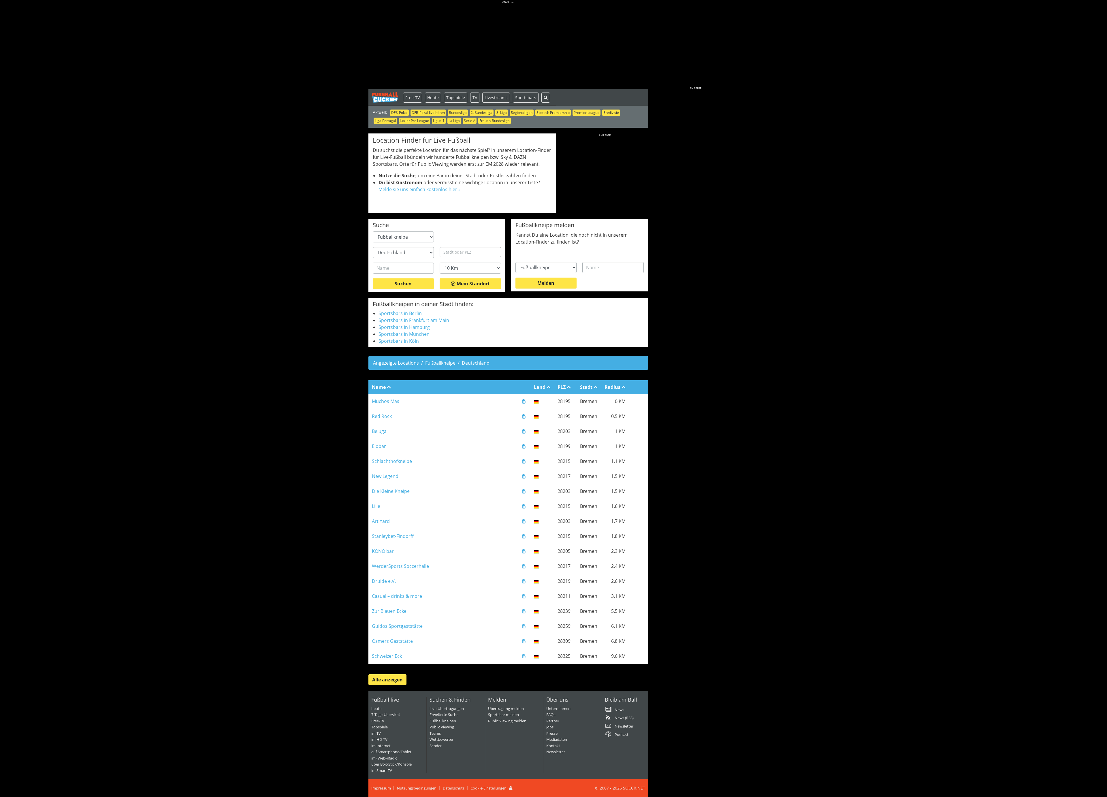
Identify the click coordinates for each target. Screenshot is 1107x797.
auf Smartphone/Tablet (391, 751)
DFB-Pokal (399, 112)
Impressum (381, 788)
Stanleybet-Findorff (393, 536)
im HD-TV (379, 739)
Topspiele (455, 97)
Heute (433, 97)
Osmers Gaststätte (392, 641)
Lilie (376, 506)
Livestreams (496, 97)
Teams (435, 733)
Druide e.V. (384, 581)
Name (379, 387)
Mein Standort (472, 283)
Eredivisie (611, 112)
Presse (552, 733)
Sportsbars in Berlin (400, 313)
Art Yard (381, 521)
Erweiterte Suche (444, 714)
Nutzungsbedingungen (416, 788)
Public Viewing (442, 727)
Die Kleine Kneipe (391, 491)
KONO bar (383, 551)
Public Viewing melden (507, 720)
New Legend (385, 476)
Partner (552, 720)
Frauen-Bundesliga (494, 120)
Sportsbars (525, 97)
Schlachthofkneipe (392, 461)
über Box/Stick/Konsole (391, 764)
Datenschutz (453, 788)
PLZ (562, 387)
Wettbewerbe (441, 739)
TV (474, 97)
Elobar (379, 446)
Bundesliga (458, 112)
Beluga (379, 431)
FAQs (550, 714)
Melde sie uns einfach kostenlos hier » (420, 189)
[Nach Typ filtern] (524, 402)
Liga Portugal (385, 120)
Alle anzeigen (387, 680)
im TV (376, 733)
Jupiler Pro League (414, 120)
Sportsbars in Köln (399, 341)
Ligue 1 (439, 120)
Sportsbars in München (404, 334)
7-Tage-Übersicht (385, 714)
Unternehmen (558, 708)
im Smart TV (381, 770)
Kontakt (553, 745)
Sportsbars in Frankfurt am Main (414, 320)
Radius (613, 387)
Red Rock (382, 416)
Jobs (550, 727)
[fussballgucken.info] (385, 97)
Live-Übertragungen (447, 708)
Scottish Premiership (553, 112)
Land (540, 387)
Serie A (469, 120)
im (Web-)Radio (384, 758)
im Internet (381, 745)
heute (376, 708)
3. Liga (501, 112)
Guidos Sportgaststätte (397, 626)
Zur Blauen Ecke (389, 611)
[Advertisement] (508, 46)
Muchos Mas (385, 401)
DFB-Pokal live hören (428, 112)
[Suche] (545, 98)
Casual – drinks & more (397, 596)
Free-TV (412, 97)
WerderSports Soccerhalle (400, 566)
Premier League (586, 112)
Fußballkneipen (443, 720)
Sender (436, 745)
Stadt (587, 387)
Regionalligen (521, 112)
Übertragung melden (506, 708)
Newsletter (555, 751)
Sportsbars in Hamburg (404, 327)
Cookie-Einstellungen (488, 788)
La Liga (454, 120)
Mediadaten (556, 739)
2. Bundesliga (481, 112)
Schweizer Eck (387, 656)
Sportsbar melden (503, 714)
